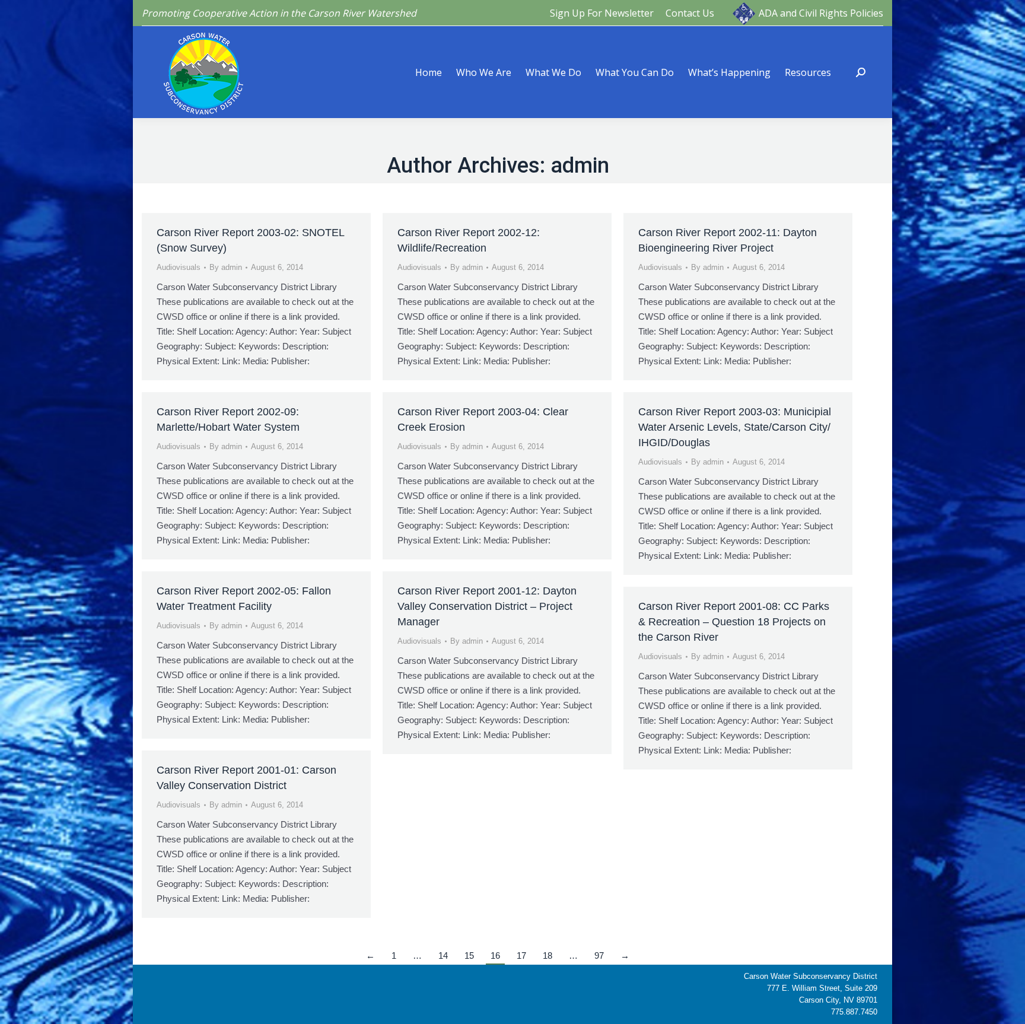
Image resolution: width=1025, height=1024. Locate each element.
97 (599, 955)
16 (495, 955)
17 (521, 955)
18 (547, 955)
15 (469, 955)
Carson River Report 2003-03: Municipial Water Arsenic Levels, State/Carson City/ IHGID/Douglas (734, 427)
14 (443, 955)
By (225, 267)
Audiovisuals (178, 267)
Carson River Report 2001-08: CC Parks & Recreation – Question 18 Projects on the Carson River (733, 621)
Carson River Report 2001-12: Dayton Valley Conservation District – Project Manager (487, 606)
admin (579, 165)
